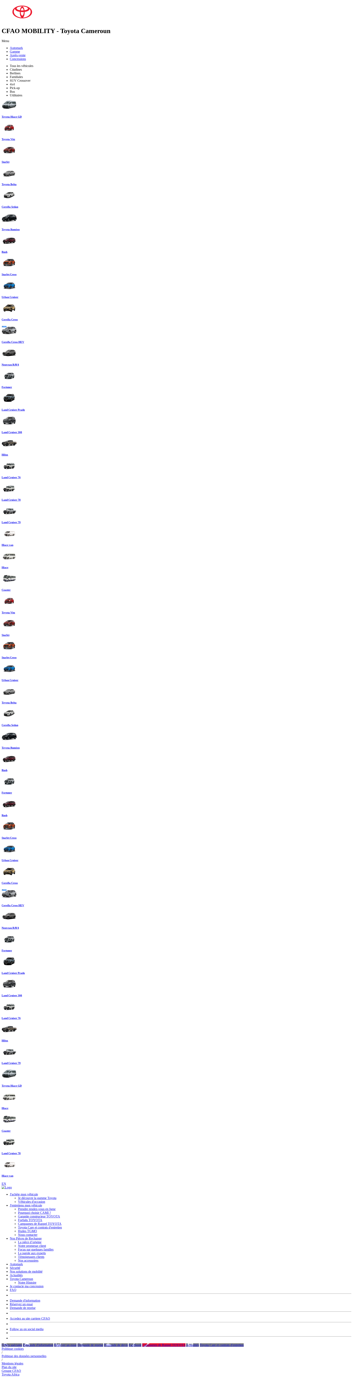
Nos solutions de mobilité (26, 1271)
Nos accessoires (28, 1260)
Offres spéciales (12, 1345)
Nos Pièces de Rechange (26, 1238)
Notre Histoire (27, 1282)
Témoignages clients (31, 1257)
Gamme (15, 51)
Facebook (135, 1345)
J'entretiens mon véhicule (26, 1205)
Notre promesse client (32, 1246)
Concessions (18, 59)
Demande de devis (116, 1345)
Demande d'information (25, 1300)
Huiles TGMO (27, 1231)
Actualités (16, 1275)
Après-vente (18, 55)
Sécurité (15, 1268)
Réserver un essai (65, 1345)
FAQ (13, 1290)
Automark (16, 48)
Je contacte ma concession (27, 1286)
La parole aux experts (32, 1253)
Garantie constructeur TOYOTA (39, 1216)
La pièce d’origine (29, 1242)
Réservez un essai (21, 1304)
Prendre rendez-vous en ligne (37, 1209)
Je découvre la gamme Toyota (37, 1198)
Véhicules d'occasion (31, 1201)
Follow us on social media (27, 1329)
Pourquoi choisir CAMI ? (34, 1212)
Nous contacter (27, 1234)
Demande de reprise (23, 1308)
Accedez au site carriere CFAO (30, 1318)
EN (4, 1183)
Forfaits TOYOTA (30, 1220)
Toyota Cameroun (21, 1279)
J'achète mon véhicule (24, 1194)
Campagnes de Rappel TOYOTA (39, 1223)
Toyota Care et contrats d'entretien (40, 1227)
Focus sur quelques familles (36, 1249)
